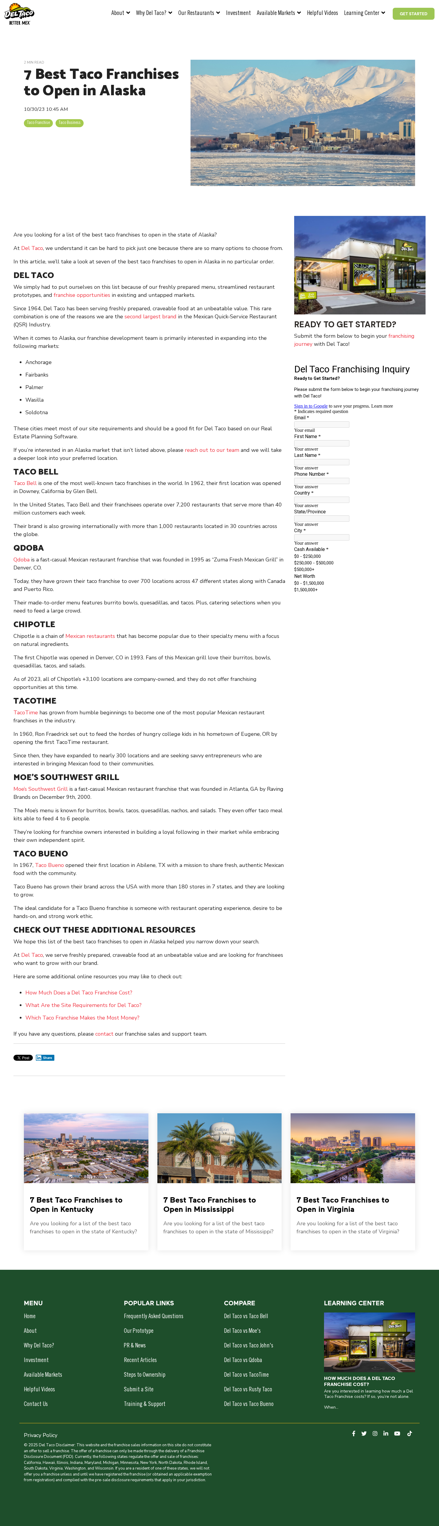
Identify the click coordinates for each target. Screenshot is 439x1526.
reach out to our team (212, 450)
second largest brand (150, 316)
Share (47, 1058)
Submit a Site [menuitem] (139, 1390)
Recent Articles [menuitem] (140, 1361)
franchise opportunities (82, 295)
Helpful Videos (322, 14)
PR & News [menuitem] (135, 1346)
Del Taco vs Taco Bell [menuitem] (246, 1317)
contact (105, 1033)
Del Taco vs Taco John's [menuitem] (248, 1346)
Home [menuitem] (30, 1317)
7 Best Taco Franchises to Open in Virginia (343, 1204)
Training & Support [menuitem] (144, 1405)
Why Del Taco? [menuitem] (39, 1346)
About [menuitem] (30, 1332)
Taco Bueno (49, 865)
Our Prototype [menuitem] (139, 1332)
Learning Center (362, 14)
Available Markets (276, 14)
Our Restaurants (196, 14)
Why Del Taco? (152, 14)
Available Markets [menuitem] (43, 1375)
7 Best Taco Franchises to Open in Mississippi (209, 1204)
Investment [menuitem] (36, 1361)
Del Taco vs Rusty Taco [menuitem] (248, 1390)
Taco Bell (25, 483)
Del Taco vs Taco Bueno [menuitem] (249, 1405)
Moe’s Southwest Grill (40, 789)
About (118, 14)
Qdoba (22, 559)
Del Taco (32, 248)
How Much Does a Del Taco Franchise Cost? (78, 992)
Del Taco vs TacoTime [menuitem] (246, 1375)
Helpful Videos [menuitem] (39, 1390)
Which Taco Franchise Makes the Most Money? (82, 1017)
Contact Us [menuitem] (36, 1405)
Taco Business (70, 123)
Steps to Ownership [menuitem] (144, 1375)
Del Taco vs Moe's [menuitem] (242, 1332)
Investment (238, 14)
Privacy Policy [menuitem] (40, 1435)
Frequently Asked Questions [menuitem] (153, 1317)
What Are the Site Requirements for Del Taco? (83, 1005)
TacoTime (25, 712)
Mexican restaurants (90, 636)
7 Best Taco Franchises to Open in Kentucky (76, 1204)
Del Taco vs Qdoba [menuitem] (243, 1361)
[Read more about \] (86, 1148)
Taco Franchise (38, 123)
